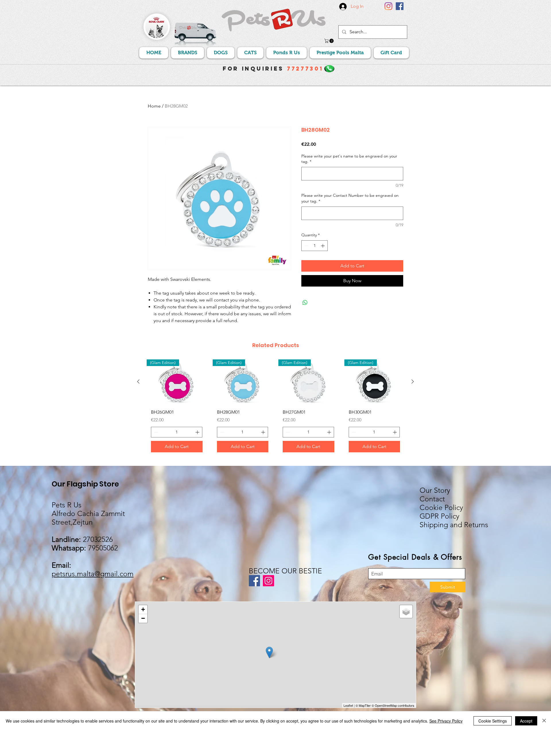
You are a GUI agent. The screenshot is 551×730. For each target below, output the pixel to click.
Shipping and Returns (454, 524)
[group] (275, 408)
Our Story (435, 490)
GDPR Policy (439, 516)
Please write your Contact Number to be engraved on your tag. (350, 198)
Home (154, 106)
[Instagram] (388, 6)
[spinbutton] (314, 246)
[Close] (544, 720)
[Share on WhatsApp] (305, 302)
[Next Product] (412, 381)
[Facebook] (399, 6)
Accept (526, 721)
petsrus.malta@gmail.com (92, 573)
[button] (329, 41)
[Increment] (323, 246)
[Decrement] (305, 246)
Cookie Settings (492, 721)
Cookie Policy (441, 507)
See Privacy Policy (446, 721)
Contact (432, 499)
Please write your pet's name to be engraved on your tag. (349, 158)
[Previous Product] (138, 381)
